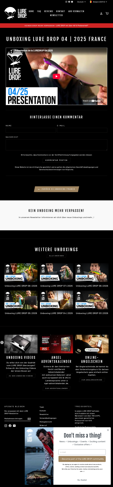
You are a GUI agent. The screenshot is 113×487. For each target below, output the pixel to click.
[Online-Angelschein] (92, 344)
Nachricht (12, 137)
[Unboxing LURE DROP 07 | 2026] (56, 272)
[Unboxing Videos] (21, 344)
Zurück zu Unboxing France (58, 189)
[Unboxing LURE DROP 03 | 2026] (92, 300)
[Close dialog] (108, 430)
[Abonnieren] (29, 418)
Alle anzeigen (56, 255)
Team (42, 407)
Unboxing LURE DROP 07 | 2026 (56, 285)
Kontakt (60, 11)
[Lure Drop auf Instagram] (5, 425)
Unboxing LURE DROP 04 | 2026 (56, 313)
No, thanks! (82, 480)
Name (9, 126)
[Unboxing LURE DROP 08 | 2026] (21, 272)
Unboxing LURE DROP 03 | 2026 (92, 313)
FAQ (39, 11)
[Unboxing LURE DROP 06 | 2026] (92, 272)
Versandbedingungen (48, 418)
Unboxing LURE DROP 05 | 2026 (21, 313)
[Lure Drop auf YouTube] (14, 425)
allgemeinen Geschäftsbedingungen (80, 167)
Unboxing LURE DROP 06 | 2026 (92, 285)
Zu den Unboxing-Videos (21, 376)
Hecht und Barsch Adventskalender (56, 370)
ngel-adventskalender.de (56, 383)
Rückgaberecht (46, 422)
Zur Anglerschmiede (92, 380)
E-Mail (61, 126)
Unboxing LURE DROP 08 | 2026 (21, 285)
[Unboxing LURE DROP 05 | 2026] (21, 300)
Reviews (48, 11)
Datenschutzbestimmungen (50, 169)
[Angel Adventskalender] (56, 344)
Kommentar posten (56, 160)
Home (31, 11)
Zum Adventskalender (56, 388)
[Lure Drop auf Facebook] (10, 425)
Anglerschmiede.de (88, 366)
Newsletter (56, 15)
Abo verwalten (76, 11)
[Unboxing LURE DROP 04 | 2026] (56, 300)
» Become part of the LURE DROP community (82, 459)
